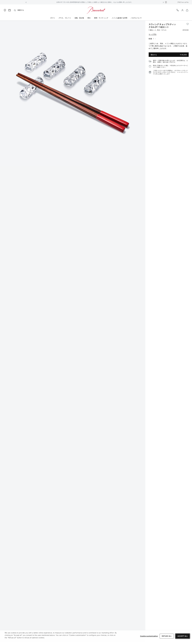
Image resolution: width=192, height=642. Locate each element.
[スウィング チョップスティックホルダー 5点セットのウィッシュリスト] (188, 25)
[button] (26, 2)
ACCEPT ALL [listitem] (183, 636)
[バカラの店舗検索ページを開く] (5, 10)
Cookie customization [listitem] (149, 636)
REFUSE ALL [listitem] (167, 636)
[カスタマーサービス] (177, 10)
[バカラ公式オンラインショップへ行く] (96, 10)
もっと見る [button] (152, 34)
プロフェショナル (182, 2)
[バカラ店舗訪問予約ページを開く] (9, 10)
